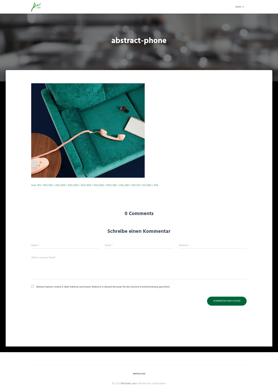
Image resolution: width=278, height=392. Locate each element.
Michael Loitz (129, 383)
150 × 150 (42, 185)
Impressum (139, 374)
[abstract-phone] (88, 130)
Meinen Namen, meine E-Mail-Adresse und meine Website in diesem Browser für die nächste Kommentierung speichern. (103, 287)
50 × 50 (141, 185)
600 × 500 (66, 185)
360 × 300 (130, 185)
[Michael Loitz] (35, 7)
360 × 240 (118, 185)
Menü (238, 7)
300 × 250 (54, 185)
